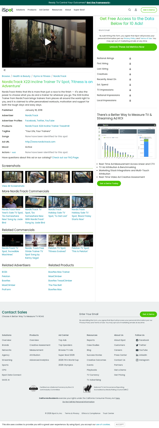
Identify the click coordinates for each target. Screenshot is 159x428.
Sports (5, 365)
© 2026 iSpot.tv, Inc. (53, 413)
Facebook (30, 120)
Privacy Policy (130, 38)
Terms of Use (146, 38)
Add (14, 152)
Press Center (120, 355)
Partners (118, 365)
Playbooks (92, 369)
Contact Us (119, 360)
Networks (6, 350)
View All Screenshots (13, 185)
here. (118, 398)
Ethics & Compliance (91, 413)
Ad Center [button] (44, 9)
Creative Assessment (40, 345)
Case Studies (93, 345)
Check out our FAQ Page (65, 157)
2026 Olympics (66, 365)
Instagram (144, 360)
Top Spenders (65, 345)
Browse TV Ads (66, 350)
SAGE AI (6, 379)
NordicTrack (31, 115)
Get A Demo (149, 9)
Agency (5, 355)
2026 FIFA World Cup (69, 360)
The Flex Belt (55, 285)
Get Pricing (119, 374)
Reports (91, 340)
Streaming (7, 360)
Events (90, 365)
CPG (4, 369)
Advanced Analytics (39, 360)
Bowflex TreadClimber (60, 280)
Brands (5, 345)
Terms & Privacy (72, 413)
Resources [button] (57, 9)
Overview (6, 340)
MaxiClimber (8, 285)
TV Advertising (94, 379)
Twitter (40, 120)
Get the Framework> (98, 2)
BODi (4, 271)
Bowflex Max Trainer (59, 271)
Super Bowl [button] (79, 9)
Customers (119, 345)
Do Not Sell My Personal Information (79, 402)
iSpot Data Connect (11, 374)
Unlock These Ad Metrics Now (127, 47)
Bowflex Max (55, 289)
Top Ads (62, 340)
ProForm (6, 289)
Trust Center (108, 413)
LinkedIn (143, 355)
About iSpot (120, 340)
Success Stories (94, 355)
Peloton (6, 276)
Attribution (35, 355)
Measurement (36, 350)
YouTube (49, 120)
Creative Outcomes (96, 360)
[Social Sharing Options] (4, 70)
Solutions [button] (20, 9)
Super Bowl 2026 (67, 355)
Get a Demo (120, 369)
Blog (89, 350)
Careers (118, 350)
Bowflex (6, 280)
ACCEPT (120, 424)
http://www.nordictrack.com (40, 141)
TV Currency (93, 374)
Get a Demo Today (109, 183)
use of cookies (103, 424)
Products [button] (32, 9)
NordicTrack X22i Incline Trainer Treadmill (47, 125)
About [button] (68, 9)
